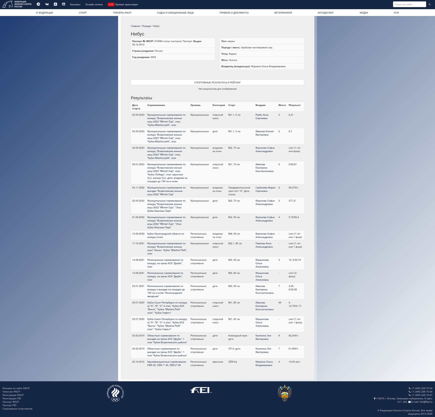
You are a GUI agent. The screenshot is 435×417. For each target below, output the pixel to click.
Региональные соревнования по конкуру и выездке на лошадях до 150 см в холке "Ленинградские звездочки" (166, 291)
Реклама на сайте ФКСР (16, 388)
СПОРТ (83, 12)
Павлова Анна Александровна (264, 244)
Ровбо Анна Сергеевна (262, 116)
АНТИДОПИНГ (326, 12)
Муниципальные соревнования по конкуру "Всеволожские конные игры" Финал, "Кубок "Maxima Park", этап (167, 248)
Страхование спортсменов (17, 408)
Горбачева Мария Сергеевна (265, 189)
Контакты (75, 4)
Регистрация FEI (12, 398)
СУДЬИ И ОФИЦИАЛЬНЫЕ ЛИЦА (175, 12)
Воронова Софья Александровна (265, 149)
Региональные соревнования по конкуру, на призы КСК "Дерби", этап (165, 263)
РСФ (396, 12)
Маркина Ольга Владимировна (264, 363)
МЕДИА (364, 12)
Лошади (146, 26)
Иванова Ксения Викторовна (265, 132)
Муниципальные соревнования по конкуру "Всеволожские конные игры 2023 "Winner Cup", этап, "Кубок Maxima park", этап (166, 120)
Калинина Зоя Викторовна (263, 337)
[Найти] (429, 4)
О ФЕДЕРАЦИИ (44, 12)
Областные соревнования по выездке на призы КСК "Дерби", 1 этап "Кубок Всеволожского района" (167, 339)
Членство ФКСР (11, 391)
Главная (135, 26)
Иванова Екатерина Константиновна (265, 167)
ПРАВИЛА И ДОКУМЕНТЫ (234, 12)
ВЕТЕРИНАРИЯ (283, 12)
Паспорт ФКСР (11, 401)
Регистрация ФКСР (13, 395)
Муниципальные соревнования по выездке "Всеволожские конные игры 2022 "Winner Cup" (166, 191)
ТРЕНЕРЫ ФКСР (122, 12)
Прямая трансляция (123, 4)
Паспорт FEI (9, 405)
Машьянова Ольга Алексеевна (262, 263)
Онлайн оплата (94, 4)
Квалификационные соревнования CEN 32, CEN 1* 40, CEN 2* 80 (166, 363)
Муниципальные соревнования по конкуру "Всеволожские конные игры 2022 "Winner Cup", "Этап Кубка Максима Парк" (166, 205)
